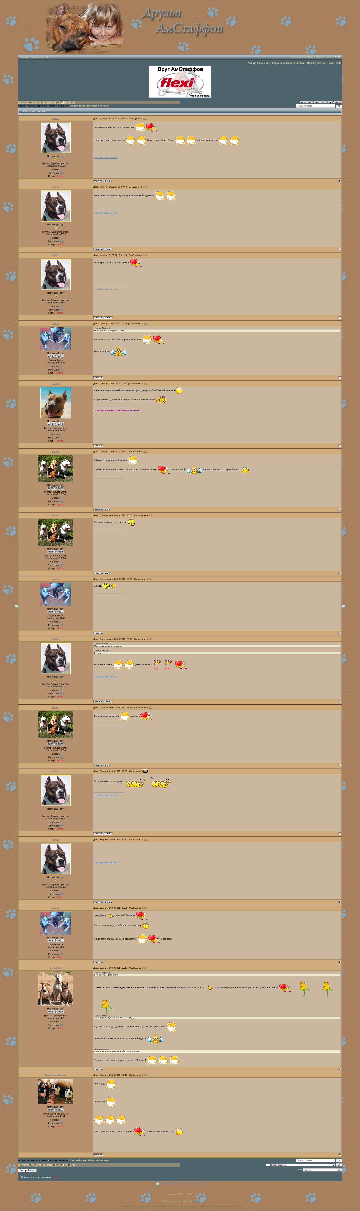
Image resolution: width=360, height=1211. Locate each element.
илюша (55, 323)
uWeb (195, 1201)
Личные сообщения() (259, 63)
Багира (55, 451)
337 (150, 515)
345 (145, 1075)
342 (145, 839)
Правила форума (316, 63)
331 (145, 118)
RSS (337, 57)
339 (150, 639)
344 (145, 968)
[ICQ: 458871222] (107, 509)
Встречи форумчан (58, 106)
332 (145, 187)
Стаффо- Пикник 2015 (80, 106)
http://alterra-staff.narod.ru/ (106, 158)
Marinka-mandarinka (55, 1075)
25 (69, 102)
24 (65, 102)
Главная (24, 57)
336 (145, 451)
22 (58, 102)
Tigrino (55, 118)
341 (145, 771)
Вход (48, 57)
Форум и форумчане (37, 106)
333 (145, 255)
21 (54, 102)
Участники (299, 63)
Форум (21, 106)
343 (145, 908)
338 (150, 579)
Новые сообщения (282, 63)
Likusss (56, 383)
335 (146, 383)
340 (150, 707)
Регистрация (37, 57)
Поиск (331, 63)
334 (146, 323)
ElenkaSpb (55, 968)
